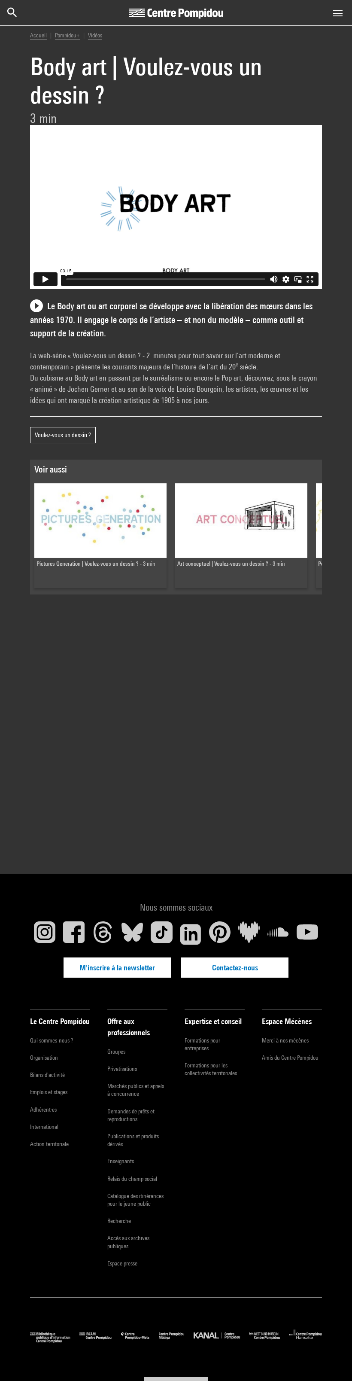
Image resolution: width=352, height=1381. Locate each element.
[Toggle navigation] (338, 13)
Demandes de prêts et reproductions (131, 1115)
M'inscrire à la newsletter (117, 967)
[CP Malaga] (176, 1341)
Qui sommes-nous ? (51, 1040)
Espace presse (122, 1263)
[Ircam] (100, 1341)
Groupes (116, 1051)
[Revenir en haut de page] (331, 1360)
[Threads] (103, 934)
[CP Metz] (140, 1341)
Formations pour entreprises (202, 1044)
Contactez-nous (235, 967)
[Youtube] (307, 934)
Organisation (44, 1057)
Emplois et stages (48, 1091)
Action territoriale (49, 1143)
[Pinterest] (219, 934)
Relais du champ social (132, 1178)
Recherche (119, 1220)
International (44, 1126)
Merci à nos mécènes (285, 1040)
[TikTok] (161, 934)
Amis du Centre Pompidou (290, 1057)
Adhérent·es (43, 1109)
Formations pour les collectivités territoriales (211, 1069)
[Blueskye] (132, 934)
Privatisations (122, 1068)
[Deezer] (249, 934)
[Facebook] (73, 934)
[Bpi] (54, 1341)
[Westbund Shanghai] (269, 1341)
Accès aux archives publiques (128, 1242)
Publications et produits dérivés (133, 1140)
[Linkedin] (190, 934)
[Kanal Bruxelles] (221, 1341)
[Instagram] (44, 934)
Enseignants (120, 1161)
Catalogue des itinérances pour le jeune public (135, 1199)
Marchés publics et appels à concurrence (135, 1089)
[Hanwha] (305, 1341)
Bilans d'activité (47, 1074)
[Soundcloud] (278, 934)
